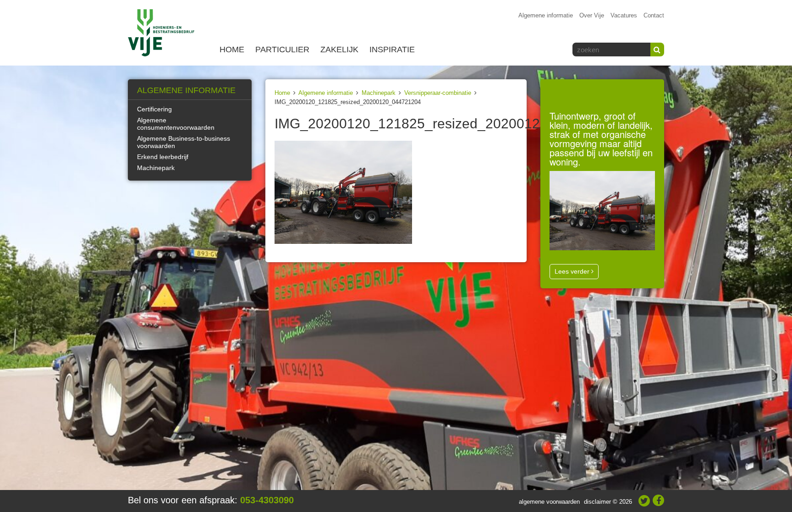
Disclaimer (597, 501)
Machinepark (379, 92)
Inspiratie (392, 49)
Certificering (154, 109)
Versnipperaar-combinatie (437, 92)
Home (232, 49)
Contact (654, 15)
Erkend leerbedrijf (162, 156)
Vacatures (623, 15)
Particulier (282, 49)
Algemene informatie (545, 15)
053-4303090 (267, 500)
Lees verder (573, 271)
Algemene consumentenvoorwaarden (175, 123)
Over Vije (591, 15)
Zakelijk (339, 49)
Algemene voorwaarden (549, 501)
